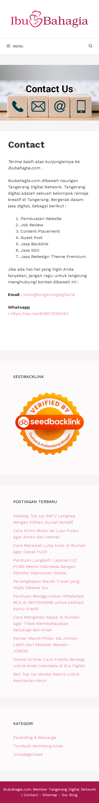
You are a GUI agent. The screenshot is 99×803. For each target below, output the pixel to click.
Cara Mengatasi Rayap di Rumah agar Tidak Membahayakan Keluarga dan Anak (46, 623)
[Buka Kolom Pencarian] (90, 46)
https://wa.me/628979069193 (39, 313)
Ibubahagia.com (17, 789)
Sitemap (50, 795)
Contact (31, 795)
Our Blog (69, 795)
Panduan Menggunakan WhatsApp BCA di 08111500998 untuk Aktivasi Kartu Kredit (48, 602)
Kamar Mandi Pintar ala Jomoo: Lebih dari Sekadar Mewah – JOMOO (45, 644)
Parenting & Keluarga (34, 737)
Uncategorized (28, 754)
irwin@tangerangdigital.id (48, 294)
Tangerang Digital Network (72, 789)
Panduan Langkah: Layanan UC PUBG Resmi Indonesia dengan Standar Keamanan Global (45, 566)
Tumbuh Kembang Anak (38, 745)
